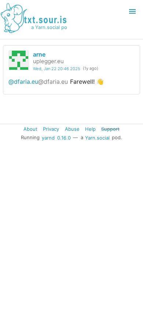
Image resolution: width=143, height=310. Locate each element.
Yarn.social (97, 137)
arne (39, 54)
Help (90, 129)
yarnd (48, 137)
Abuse (72, 129)
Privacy (51, 129)
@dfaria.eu (38, 81)
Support (110, 129)
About (30, 129)
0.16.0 (64, 137)
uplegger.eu (48, 61)
